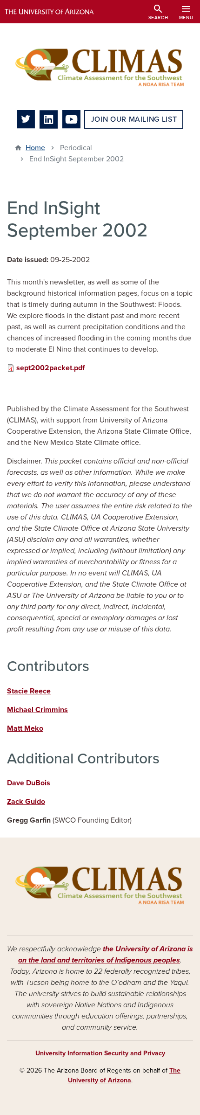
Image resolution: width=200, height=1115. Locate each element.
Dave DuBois (28, 783)
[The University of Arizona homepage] (56, 11)
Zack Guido (26, 801)
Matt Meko (25, 728)
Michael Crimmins (37, 709)
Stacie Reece (29, 691)
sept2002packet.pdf (50, 368)
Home (35, 147)
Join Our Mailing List (134, 119)
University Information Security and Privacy (100, 1053)
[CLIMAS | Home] (100, 66)
